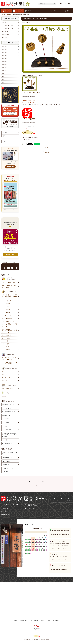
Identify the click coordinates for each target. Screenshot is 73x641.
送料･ (55, 11)
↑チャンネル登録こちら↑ (30, 119)
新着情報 (47, 152)
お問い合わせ (67, 11)
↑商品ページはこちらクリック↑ (32, 93)
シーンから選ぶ (19, 11)
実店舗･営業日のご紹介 (30, 11)
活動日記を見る (10, 166)
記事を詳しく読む (10, 254)
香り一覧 (7, 11)
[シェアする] (24, 144)
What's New (42, 11)
